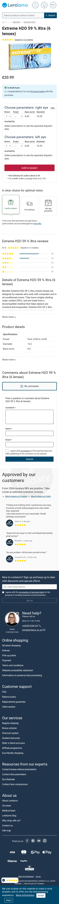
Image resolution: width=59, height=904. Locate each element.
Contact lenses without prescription (19, 769)
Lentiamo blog (9, 815)
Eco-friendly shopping (12, 753)
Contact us (7, 825)
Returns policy (9, 696)
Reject (8, 900)
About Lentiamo (10, 800)
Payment (6, 660)
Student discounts (11, 738)
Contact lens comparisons (15, 784)
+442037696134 (30, 625)
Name (8, 428)
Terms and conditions (12, 665)
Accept (41, 895)
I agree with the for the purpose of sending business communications (27, 593)
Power (16, 112)
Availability (9, 121)
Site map (6, 830)
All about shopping (11, 645)
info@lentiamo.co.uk (32, 630)
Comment (10, 407)
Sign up (29, 600)
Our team (6, 805)
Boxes (7, 112)
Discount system (10, 733)
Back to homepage (26, 876)
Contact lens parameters (14, 774)
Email (8, 439)
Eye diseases (8, 779)
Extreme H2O (30, 22)
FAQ (4, 691)
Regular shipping (10, 723)
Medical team (8, 810)
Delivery (6, 650)
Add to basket (29, 168)
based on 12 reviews (24, 39)
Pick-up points (9, 655)
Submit (29, 459)
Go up (38, 876)
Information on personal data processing (22, 675)
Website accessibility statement (17, 670)
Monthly (16, 22)
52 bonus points (37, 91)
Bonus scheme (9, 728)
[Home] (3, 22)
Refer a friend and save (13, 743)
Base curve (30, 112)
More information (25, 895)
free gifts (37, 223)
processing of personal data (31, 592)
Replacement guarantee (13, 701)
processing (25, 450)
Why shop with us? (11, 820)
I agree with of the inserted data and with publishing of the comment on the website (28, 452)
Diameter (41, 112)
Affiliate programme (12, 748)
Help (53, 108)
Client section (8, 706)
